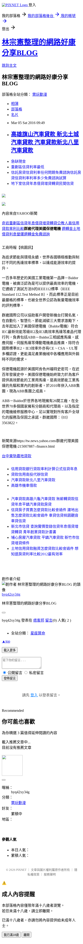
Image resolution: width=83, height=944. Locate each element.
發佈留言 (10, 678)
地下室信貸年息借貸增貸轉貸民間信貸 (42, 183)
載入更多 (10, 650)
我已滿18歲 (11, 935)
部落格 (16, 109)
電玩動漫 (39, 94)
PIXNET (21, 870)
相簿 (14, 104)
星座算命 (37, 633)
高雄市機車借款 (24, 485)
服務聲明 (50, 874)
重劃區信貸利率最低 (27, 167)
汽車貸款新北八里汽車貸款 (33, 480)
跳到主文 (9, 65)
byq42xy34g (11, 594)
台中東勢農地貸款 (16, 456)
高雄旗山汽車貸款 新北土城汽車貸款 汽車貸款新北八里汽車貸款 (45, 142)
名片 (14, 115)
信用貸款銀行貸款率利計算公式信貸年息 (44, 469)
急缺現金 (18, 161)
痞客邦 (38, 620)
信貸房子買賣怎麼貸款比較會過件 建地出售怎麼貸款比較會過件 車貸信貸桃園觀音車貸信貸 (44, 515)
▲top (6, 641)
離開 (27, 935)
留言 (49, 620)
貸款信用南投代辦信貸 (29, 474)
